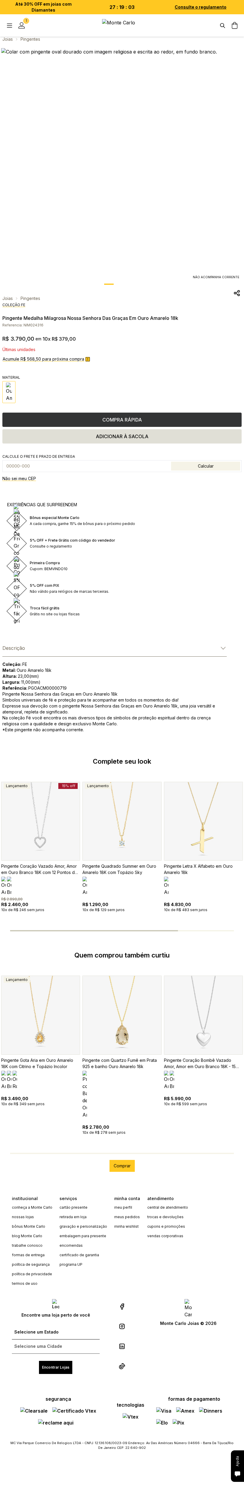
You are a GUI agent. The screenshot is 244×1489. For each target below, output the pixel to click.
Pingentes (30, 39)
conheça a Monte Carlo (32, 1207)
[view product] (40, 821)
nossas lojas (23, 1217)
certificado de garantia (79, 1255)
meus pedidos (127, 1217)
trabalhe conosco (27, 1245)
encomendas (71, 1245)
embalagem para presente (83, 1236)
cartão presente (73, 1207)
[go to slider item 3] (206, 930)
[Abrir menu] (9, 25)
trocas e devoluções (165, 1217)
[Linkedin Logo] (122, 1346)
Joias (7, 39)
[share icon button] (236, 293)
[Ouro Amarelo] (8, 392)
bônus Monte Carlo (28, 1226)
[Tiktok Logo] (122, 1366)
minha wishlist (126, 1226)
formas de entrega (28, 1255)
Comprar (122, 1165)
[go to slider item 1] (122, 284)
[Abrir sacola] (234, 25)
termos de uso (24, 1283)
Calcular (206, 465)
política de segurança (31, 1264)
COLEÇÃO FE (13, 305)
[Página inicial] (122, 25)
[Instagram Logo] (122, 1326)
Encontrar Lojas (55, 1367)
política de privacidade (32, 1274)
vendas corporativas (165, 1236)
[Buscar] (222, 25)
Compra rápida (122, 420)
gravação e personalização (83, 1226)
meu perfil (123, 1207)
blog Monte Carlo (27, 1236)
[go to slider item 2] (135, 284)
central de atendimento (167, 1207)
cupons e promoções (166, 1226)
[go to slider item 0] (109, 284)
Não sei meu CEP (19, 478)
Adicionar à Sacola (122, 436)
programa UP (71, 1264)
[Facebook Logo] (122, 1306)
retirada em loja (73, 1217)
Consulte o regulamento (200, 7)
